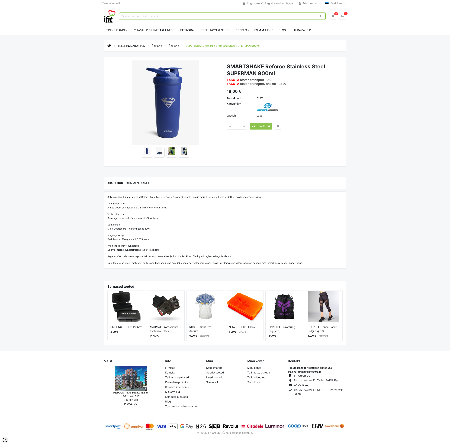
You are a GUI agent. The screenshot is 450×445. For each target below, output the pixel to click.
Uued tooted (214, 377)
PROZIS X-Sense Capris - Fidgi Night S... (323, 329)
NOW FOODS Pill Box (242, 327)
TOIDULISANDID (116, 30)
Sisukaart (212, 382)
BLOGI (283, 30)
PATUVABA (187, 30)
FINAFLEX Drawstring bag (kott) (281, 329)
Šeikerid (157, 45)
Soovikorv (253, 382)
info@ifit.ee (301, 385)
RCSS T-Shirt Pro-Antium (201, 329)
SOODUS (241, 30)
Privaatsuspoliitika (176, 382)
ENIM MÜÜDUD (264, 30)
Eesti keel (336, 3)
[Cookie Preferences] (5, 440)
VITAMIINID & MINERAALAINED (153, 30)
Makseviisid (172, 392)
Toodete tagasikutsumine (181, 406)
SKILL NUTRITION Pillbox (126, 327)
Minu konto (310, 3)
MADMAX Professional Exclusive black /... (164, 329)
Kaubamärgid (301, 30)
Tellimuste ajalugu (258, 372)
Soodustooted (215, 372)
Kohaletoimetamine (177, 387)
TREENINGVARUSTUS (214, 30)
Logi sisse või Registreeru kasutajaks (270, 3)
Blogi (168, 401)
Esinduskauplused (176, 396)
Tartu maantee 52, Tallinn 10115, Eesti (317, 380)
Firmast (170, 367)
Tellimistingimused (177, 377)
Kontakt (170, 372)
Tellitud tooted (256, 377)
